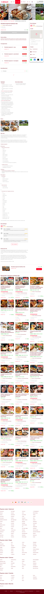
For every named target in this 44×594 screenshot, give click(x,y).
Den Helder (13, 511)
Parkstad (23, 530)
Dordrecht (12, 516)
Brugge (1, 547)
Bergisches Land (2, 561)
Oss (22, 526)
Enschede (12, 523)
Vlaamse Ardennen (36, 549)
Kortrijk (12, 552)
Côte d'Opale (2, 580)
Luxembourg (24, 545)
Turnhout (34, 547)
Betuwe (1, 526)
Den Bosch (1, 535)
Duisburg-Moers (13, 559)
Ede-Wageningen (13, 519)
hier (3, 91)
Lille (11, 580)
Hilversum (23, 511)
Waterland (34, 528)
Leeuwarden (24, 514)
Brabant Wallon (2, 545)
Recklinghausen (35, 566)
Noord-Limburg (24, 524)
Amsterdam (2, 518)
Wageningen (35, 526)
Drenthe (12, 518)
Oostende (23, 554)
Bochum (1, 564)
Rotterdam (23, 535)
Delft (1, 533)
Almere (1, 514)
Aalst (1, 542)
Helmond (12, 536)
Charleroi (1, 552)
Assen (1, 523)
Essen (12, 564)
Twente (34, 516)
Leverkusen (24, 564)
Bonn (1, 566)
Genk (12, 542)
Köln (22, 563)
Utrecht (34, 519)
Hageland (12, 545)
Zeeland (34, 533)
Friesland (12, 526)
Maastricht (23, 518)
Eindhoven (12, 521)
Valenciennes (35, 578)
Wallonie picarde (35, 552)
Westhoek (34, 554)
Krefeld (23, 561)
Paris (23, 578)
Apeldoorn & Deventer (3, 519)
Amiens (1, 575)
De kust (1, 554)
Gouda (12, 528)
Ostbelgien (34, 542)
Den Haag (1, 536)
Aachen (1, 559)
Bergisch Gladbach (3, 563)
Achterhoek (2, 511)
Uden (34, 518)
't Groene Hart (13, 530)
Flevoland (12, 524)
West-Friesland (35, 530)
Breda (1, 528)
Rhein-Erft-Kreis (35, 568)
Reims (23, 580)
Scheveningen (24, 536)
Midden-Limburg (24, 519)
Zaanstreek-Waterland (36, 531)
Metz (23, 575)
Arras (1, 577)
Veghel (34, 524)
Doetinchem (13, 514)
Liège (23, 544)
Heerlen (12, 535)
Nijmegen (23, 521)
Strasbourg (34, 577)
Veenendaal (35, 523)
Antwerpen (2, 544)
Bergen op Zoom (2, 524)
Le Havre (12, 578)
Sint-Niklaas (35, 545)
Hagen (12, 568)
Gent (12, 544)
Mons (23, 549)
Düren (12, 561)
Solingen (1, 569)
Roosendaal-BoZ (24, 533)
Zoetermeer (35, 535)
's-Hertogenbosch (36, 511)
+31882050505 (22, 592)
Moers (23, 566)
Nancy (23, 577)
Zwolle (34, 536)
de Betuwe (1, 531)
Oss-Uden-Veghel (25, 528)
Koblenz (23, 559)
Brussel (1, 549)
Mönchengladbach (36, 559)
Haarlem (12, 533)
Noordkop (23, 523)
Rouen (34, 575)
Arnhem (1, 521)
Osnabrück (34, 564)
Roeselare (34, 544)
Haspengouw (13, 547)
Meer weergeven (14, 244)
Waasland (34, 550)
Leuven (23, 542)
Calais (1, 578)
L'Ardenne (12, 554)
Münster (34, 561)
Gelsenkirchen (13, 566)
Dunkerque (12, 575)
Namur (23, 550)
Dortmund (1, 568)
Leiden (23, 516)
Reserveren (39, 269)
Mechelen (23, 547)
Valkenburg (35, 521)
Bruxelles (1, 550)
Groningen (12, 531)
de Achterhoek (2, 530)
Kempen (12, 550)
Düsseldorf (12, 563)
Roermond (23, 531)
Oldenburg (34, 563)
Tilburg (34, 514)
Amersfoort (2, 516)
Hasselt (12, 549)
